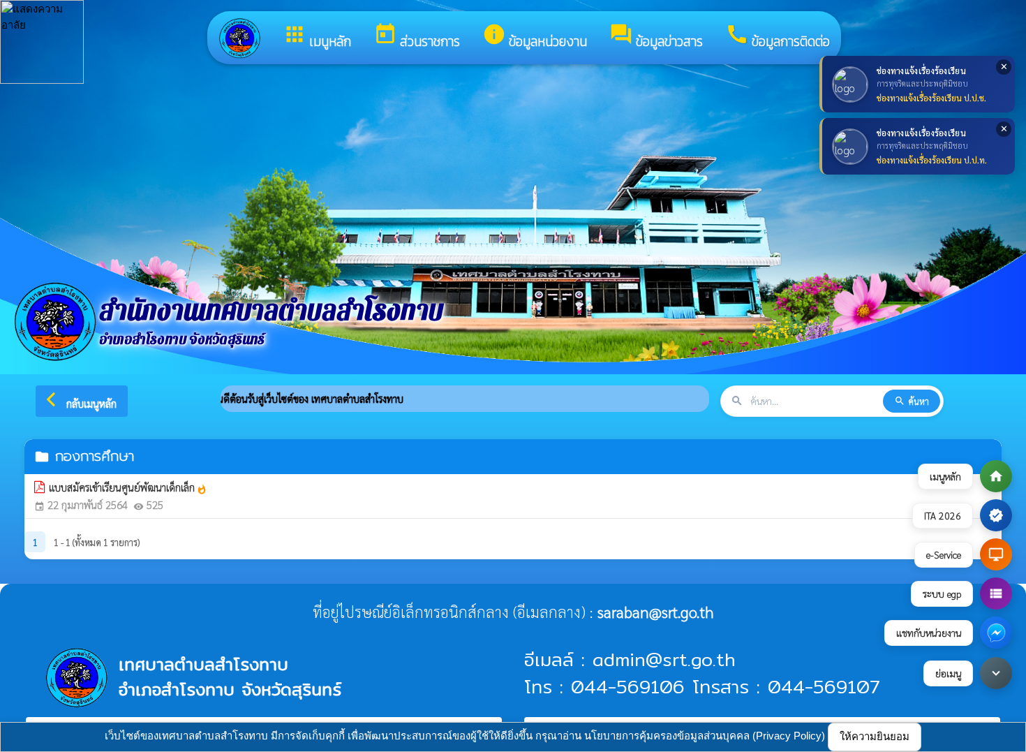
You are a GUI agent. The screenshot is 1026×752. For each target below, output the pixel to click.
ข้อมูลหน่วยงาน (534, 37)
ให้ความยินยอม (874, 736)
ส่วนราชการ (416, 37)
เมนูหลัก (317, 37)
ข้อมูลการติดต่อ (777, 37)
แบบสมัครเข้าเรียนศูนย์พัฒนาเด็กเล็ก (128, 487)
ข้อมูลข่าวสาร (656, 37)
